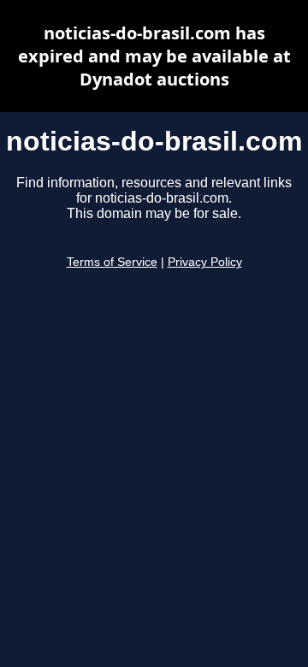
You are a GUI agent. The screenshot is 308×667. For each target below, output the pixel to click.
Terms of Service (112, 262)
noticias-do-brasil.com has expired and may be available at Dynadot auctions (154, 56)
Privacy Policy (205, 262)
